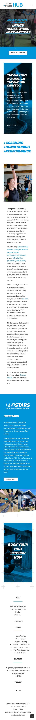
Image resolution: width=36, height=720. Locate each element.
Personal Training (21, 642)
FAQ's (19, 676)
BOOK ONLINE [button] (17, 563)
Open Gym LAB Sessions (21, 644)
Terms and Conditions (18, 707)
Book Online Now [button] (18, 53)
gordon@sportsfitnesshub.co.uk (19, 668)
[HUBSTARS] (18, 406)
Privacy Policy (18, 709)
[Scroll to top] (32, 716)
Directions (19, 621)
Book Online (21, 653)
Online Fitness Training (21, 647)
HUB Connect (20, 261)
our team (25, 299)
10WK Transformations (21, 650)
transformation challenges (16, 255)
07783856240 (19, 673)
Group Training (21, 636)
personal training (13, 252)
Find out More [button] (10, 479)
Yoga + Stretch (21, 639)
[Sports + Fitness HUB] (13, 5)
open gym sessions (21, 250)
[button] (31, 4)
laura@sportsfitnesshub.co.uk (19, 670)
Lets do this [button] (11, 125)
